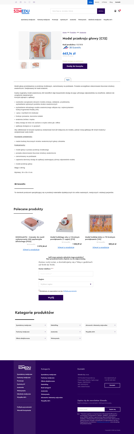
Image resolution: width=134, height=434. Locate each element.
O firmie (104, 2)
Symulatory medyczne (28, 19)
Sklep (90, 2)
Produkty (73, 32)
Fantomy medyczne (43, 19)
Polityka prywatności (24, 407)
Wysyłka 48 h (108, 19)
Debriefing (54, 325)
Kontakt (117, 2)
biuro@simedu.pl (110, 378)
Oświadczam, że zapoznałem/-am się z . (58, 291)
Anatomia (73, 19)
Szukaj (101, 11)
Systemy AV (64, 19)
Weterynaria (82, 19)
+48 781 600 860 (110, 380)
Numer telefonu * (46, 269)
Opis (68, 80)
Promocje (55, 19)
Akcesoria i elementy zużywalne (96, 325)
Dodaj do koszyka (75, 66)
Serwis (97, 2)
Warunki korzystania (24, 410)
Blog (111, 2)
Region (41, 279)
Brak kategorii (46, 387)
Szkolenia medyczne (94, 19)
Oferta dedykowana (23, 338)
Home (65, 32)
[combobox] (66, 284)
